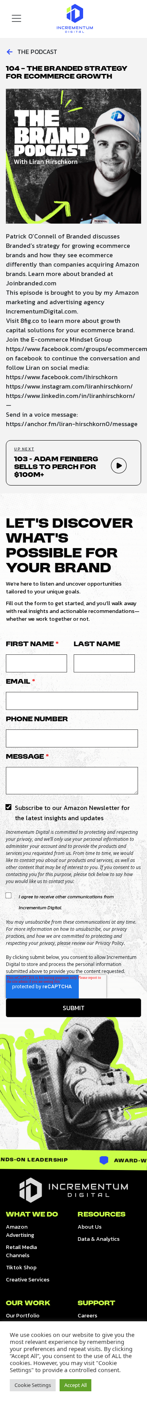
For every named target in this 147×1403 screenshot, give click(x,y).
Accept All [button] (75, 1385)
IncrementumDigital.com (41, 311)
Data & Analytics (99, 1239)
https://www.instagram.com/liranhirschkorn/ (69, 386)
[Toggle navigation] (16, 18)
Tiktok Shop (21, 1267)
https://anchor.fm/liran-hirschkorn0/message (72, 423)
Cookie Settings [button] (33, 1385)
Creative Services (27, 1280)
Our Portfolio (23, 1316)
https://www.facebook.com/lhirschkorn (62, 377)
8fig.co (29, 320)
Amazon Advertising (20, 1231)
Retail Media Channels (21, 1251)
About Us (90, 1227)
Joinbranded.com (31, 283)
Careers (87, 1316)
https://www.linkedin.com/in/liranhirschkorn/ (70, 395)
